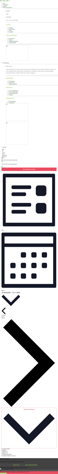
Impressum (16, 465)
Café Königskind (12, 42)
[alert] (2, 153)
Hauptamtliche (12, 29)
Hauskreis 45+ (12, 82)
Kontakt (4, 147)
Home (4, 3)
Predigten (11, 94)
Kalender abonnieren (29, 409)
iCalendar (4, 450)
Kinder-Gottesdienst (13, 83)
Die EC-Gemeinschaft (7, 7)
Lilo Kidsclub (11, 81)
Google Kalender (6, 449)
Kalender (5, 6)
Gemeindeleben (6, 62)
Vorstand (11, 27)
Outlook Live (5, 453)
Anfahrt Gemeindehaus (13, 41)
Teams (10, 30)
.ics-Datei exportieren (7, 454)
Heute (3, 316)
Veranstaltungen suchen (29, 169)
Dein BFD (11, 31)
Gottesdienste (5, 4)
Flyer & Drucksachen (13, 93)
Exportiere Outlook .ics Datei (8, 455)
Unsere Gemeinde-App (13, 90)
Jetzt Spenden (3, 473)
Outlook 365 (5, 451)
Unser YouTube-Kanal (13, 91)
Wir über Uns (11, 38)
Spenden (10, 39)
